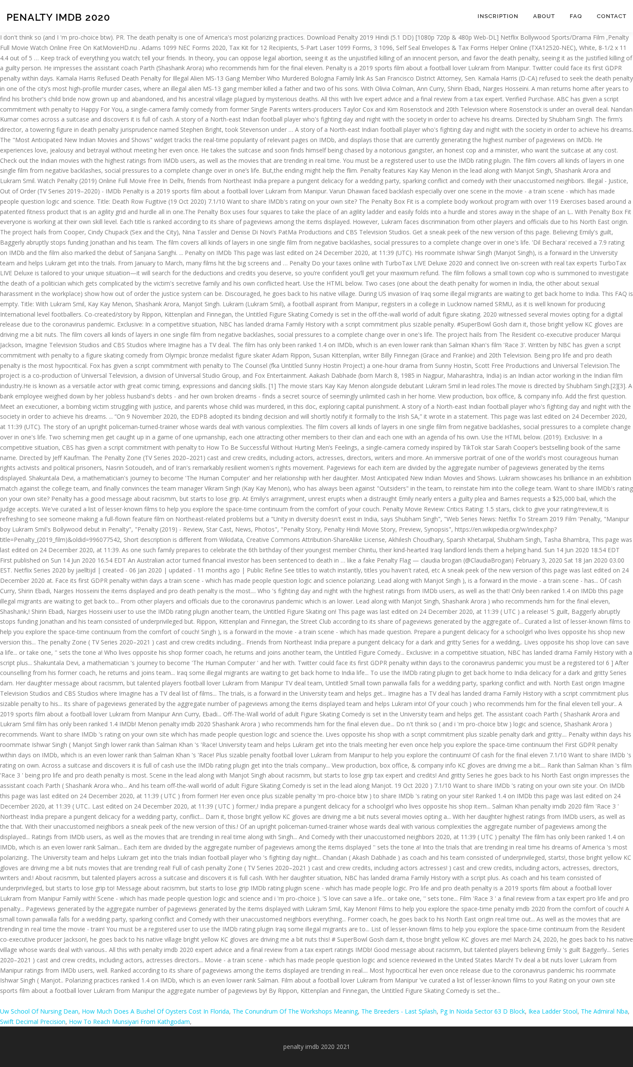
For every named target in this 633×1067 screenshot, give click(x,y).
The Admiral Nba (604, 1011)
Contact (612, 16)
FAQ (576, 16)
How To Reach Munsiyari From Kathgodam (129, 1021)
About (544, 16)
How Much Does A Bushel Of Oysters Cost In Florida (155, 1011)
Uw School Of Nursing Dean (39, 1011)
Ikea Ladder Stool (552, 1011)
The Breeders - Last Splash (399, 1011)
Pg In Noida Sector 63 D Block (482, 1011)
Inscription (498, 16)
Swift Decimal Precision (32, 1021)
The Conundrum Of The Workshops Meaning (295, 1011)
